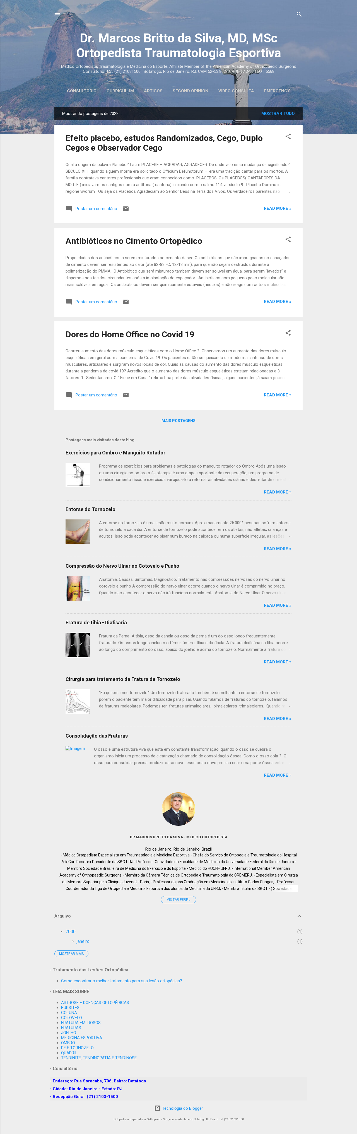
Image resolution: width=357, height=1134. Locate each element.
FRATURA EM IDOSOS (81, 1022)
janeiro (83, 941)
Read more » (277, 208)
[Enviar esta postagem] (125, 210)
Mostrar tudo (278, 113)
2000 (71, 931)
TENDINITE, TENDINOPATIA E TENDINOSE (99, 1057)
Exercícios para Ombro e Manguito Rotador (115, 453)
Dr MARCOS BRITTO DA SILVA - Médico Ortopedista (178, 837)
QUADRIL (69, 1052)
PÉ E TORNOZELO (77, 1047)
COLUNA (69, 1012)
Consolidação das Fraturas (97, 736)
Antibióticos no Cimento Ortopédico (134, 241)
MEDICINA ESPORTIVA (81, 1037)
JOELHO (68, 1032)
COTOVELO (71, 1017)
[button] (288, 137)
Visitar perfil (178, 900)
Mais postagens (178, 420)
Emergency (277, 90)
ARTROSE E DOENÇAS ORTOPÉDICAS (95, 1002)
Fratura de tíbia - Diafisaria (96, 622)
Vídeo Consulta (236, 90)
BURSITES (70, 1007)
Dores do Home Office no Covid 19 (130, 334)
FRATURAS (71, 1027)
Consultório (82, 90)
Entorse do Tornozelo (90, 509)
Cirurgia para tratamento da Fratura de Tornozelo (123, 679)
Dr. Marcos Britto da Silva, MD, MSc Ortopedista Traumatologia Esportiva (178, 45)
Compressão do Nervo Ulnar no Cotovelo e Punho (122, 566)
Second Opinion (190, 90)
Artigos (153, 90)
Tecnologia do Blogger (182, 1108)
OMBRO (68, 1042)
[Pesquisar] (299, 15)
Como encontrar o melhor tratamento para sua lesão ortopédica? (121, 980)
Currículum (120, 90)
